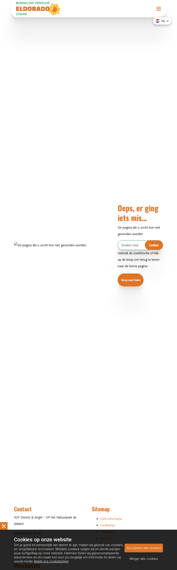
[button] (162, 21)
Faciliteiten (107, 525)
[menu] (158, 4)
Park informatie (111, 519)
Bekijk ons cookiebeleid (51, 561)
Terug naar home (130, 280)
